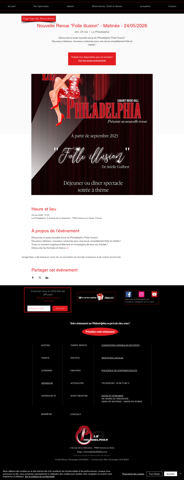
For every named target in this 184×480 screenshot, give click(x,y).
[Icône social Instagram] (141, 294)
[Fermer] (180, 474)
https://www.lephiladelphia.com (92, 452)
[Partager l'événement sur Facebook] (32, 278)
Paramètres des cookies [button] (133, 473)
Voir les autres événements (92, 60)
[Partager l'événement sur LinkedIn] (47, 278)
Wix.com (107, 455)
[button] (41, 6)
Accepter (171, 473)
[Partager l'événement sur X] (40, 278)
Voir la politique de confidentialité (40, 476)
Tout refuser (154, 473)
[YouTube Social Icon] (154, 294)
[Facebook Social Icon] (128, 294)
